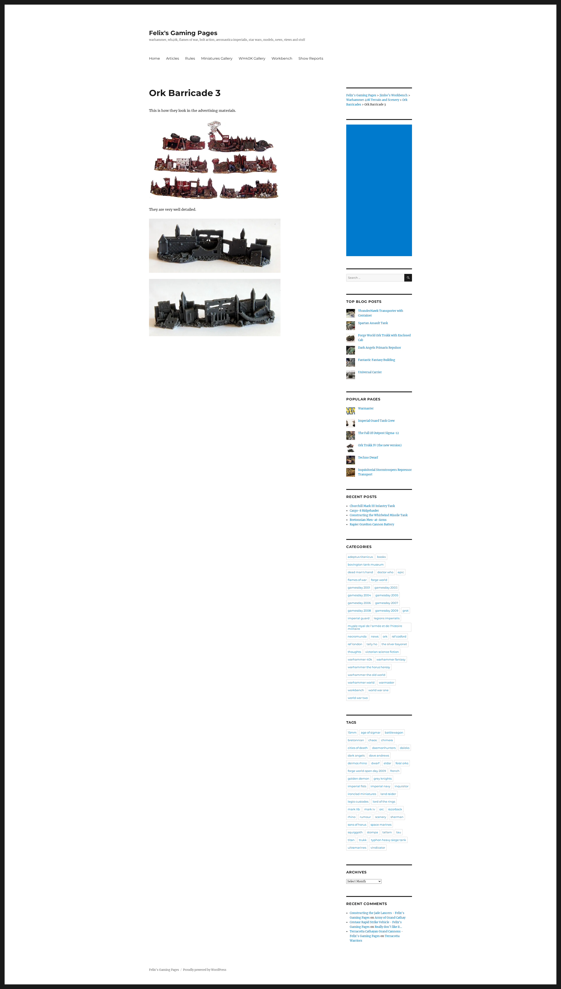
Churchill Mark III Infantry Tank (372, 506)
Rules (190, 58)
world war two (358, 698)
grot (405, 610)
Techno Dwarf (368, 457)
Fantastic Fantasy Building (376, 360)
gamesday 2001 (359, 587)
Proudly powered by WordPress (204, 970)
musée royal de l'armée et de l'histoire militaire (375, 627)
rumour (365, 817)
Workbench (282, 58)
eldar (387, 763)
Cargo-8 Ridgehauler (364, 510)
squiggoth (355, 832)
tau (398, 832)
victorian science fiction (382, 651)
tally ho (372, 644)
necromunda (357, 636)
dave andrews (379, 755)
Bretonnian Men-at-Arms (368, 520)
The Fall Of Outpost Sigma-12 (378, 433)
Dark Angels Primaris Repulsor (379, 348)
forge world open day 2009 (367, 771)
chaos (372, 740)
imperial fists (357, 786)
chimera (387, 740)
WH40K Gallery (252, 58)
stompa (372, 832)
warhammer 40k (360, 659)
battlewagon (394, 732)
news (374, 636)
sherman (397, 817)
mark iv (369, 809)
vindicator (378, 847)
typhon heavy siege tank (388, 840)
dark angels (356, 755)
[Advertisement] (380, 191)
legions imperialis (386, 618)
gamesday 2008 (359, 610)
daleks (404, 748)
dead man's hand (360, 572)
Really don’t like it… (388, 927)
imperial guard (358, 618)
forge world (379, 580)
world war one (378, 690)
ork (385, 636)
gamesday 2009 (386, 610)
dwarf (375, 763)
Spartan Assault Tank (373, 323)
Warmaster (366, 408)
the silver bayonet (394, 644)
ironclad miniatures (362, 794)
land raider (388, 794)
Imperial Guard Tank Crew (376, 421)
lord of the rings (384, 801)
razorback (395, 809)
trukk (363, 840)
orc (381, 809)
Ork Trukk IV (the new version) (380, 445)
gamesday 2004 (359, 595)
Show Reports (310, 58)
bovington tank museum (366, 564)
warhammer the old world (366, 675)
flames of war (357, 580)
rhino (351, 817)
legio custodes (358, 801)
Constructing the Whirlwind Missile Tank (379, 515)
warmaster (386, 682)
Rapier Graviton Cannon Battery (372, 524)
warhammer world (361, 682)
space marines (381, 824)
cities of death (358, 748)
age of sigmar (370, 732)
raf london (355, 644)
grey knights (383, 778)
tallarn (387, 832)
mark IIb (354, 809)
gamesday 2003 (386, 587)
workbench (356, 690)
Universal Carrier (370, 372)
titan (351, 840)
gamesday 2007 (386, 603)
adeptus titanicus (360, 557)
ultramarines (357, 847)
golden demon (358, 778)
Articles (172, 58)
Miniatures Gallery (217, 58)
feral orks (402, 763)
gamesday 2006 (359, 603)
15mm (352, 732)
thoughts (354, 651)
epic (401, 572)
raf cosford (399, 636)
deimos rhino (357, 763)
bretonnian (356, 740)
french (394, 771)
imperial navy (380, 786)
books (381, 557)
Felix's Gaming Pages (183, 33)
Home (154, 58)
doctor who (385, 572)
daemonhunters (384, 748)
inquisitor (401, 786)
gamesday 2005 (386, 595)
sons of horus (357, 824)
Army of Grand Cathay (390, 917)
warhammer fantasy (390, 659)
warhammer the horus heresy (369, 667)
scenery (380, 817)
